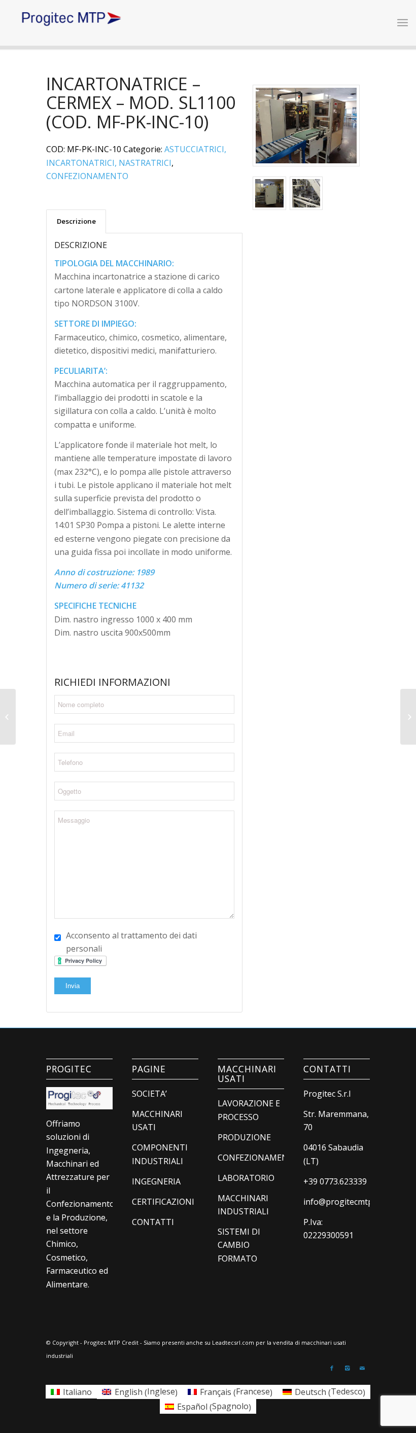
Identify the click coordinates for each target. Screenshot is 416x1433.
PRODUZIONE (244, 1137)
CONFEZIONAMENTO (87, 176)
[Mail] (362, 1368)
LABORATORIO (246, 1177)
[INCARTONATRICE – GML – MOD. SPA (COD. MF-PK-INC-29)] (408, 717)
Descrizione (76, 221)
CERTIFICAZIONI (163, 1201)
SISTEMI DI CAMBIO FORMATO (239, 1245)
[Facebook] (331, 1368)
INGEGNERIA (156, 1181)
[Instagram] (347, 1368)
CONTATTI (153, 1222)
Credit (130, 1342)
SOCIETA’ (149, 1093)
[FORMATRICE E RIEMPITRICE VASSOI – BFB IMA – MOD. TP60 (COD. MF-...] (8, 717)
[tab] (76, 221)
